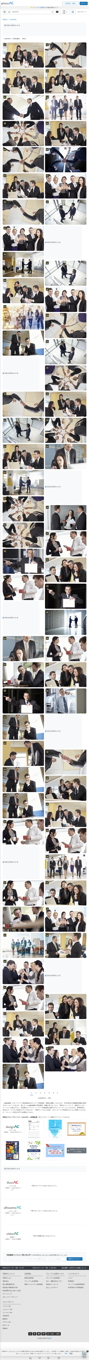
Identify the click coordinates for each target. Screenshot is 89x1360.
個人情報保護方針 (9, 1284)
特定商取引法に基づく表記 (12, 1290)
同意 (71, 1353)
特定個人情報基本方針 (10, 1287)
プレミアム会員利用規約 (76, 1284)
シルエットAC (7, 1309)
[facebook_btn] (34, 1333)
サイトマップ (7, 1294)
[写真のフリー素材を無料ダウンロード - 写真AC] (7, 3)
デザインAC (7, 1322)
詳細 (66, 1353)
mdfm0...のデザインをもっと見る (77, 1150)
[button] (70, 3)
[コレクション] (48, 1358)
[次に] (57, 1093)
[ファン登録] (40, 1358)
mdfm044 (13, 19)
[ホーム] (30, 1358)
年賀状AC (6, 1316)
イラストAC (7, 1306)
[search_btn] (73, 12)
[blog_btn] (43, 1333)
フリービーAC (7, 1312)
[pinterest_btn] (39, 1333)
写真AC (5, 19)
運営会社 (6, 1281)
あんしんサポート (52, 1287)
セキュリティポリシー (10, 1297)
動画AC (5, 1319)
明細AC (5, 1328)
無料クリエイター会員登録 (33, 1284)
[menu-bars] (5, 12)
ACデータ (6, 1325)
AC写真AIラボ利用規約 (76, 1287)
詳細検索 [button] (65, 12)
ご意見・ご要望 (54, 1334)
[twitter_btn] (30, 1333)
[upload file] (57, 12)
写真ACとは (7, 1278)
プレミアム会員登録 (31, 1281)
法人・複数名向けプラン (54, 1281)
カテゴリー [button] (81, 12)
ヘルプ (70, 1278)
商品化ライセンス (52, 1284)
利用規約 (71, 1281)
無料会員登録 (29, 1278)
